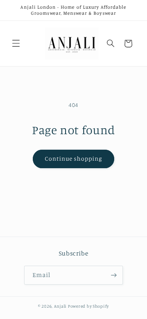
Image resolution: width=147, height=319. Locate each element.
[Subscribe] (113, 275)
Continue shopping (74, 158)
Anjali (60, 306)
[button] (15, 43)
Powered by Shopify (88, 306)
